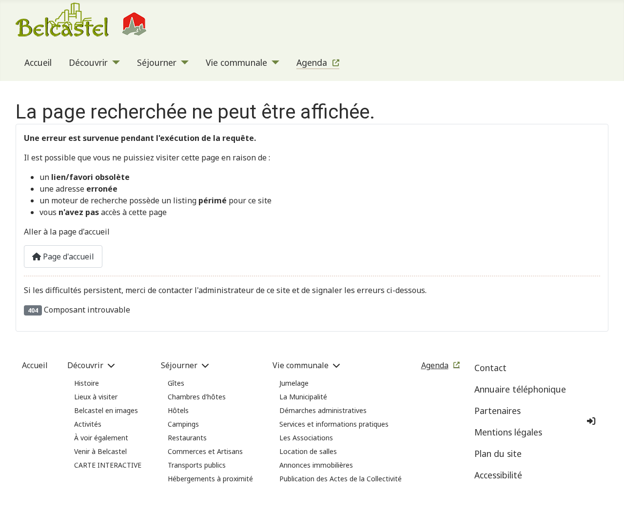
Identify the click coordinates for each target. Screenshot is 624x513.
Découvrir (88, 62)
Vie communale (236, 62)
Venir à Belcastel (100, 451)
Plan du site (498, 453)
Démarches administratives (323, 410)
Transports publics (197, 465)
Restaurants (187, 437)
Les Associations (306, 437)
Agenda (311, 62)
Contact (490, 368)
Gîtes (176, 383)
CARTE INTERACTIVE (107, 465)
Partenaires (497, 410)
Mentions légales (508, 432)
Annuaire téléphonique (520, 389)
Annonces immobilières (316, 465)
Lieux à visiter (95, 396)
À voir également (101, 437)
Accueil (38, 62)
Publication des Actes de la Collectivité (340, 478)
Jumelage (294, 383)
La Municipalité (303, 396)
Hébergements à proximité (210, 478)
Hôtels (178, 410)
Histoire (86, 383)
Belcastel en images (106, 410)
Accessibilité (498, 475)
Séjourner (156, 62)
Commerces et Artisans (205, 451)
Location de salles (308, 451)
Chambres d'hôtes (197, 396)
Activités (87, 424)
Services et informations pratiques (334, 424)
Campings (183, 424)
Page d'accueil (67, 256)
